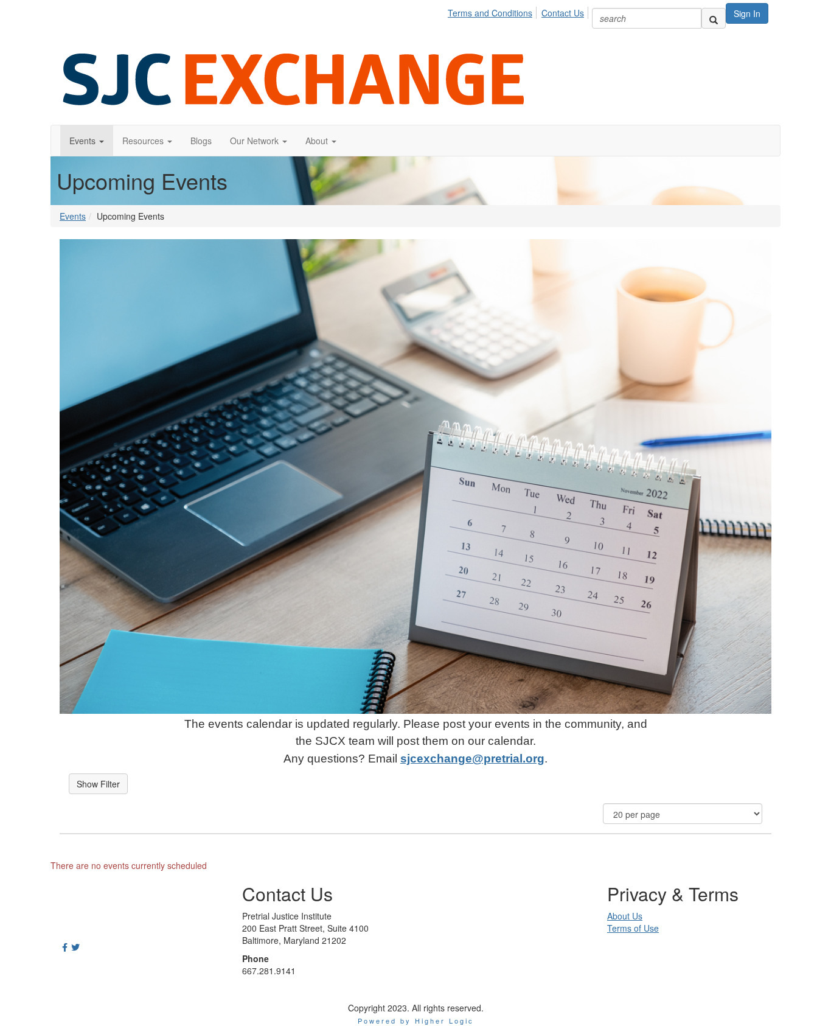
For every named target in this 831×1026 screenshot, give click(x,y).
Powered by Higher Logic (416, 1020)
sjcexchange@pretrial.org (472, 758)
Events (73, 216)
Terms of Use (633, 928)
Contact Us (562, 13)
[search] (713, 18)
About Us (624, 916)
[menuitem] (493, 11)
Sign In (747, 13)
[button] (86, 140)
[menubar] (519, 11)
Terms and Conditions (490, 13)
